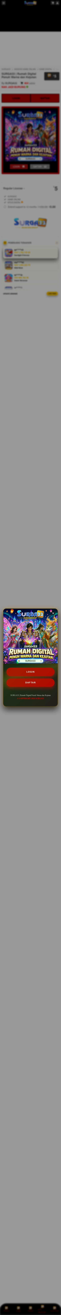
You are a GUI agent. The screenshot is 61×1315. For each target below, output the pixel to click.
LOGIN (30, 672)
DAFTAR (30, 682)
